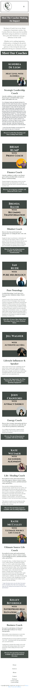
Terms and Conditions (16, 687)
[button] (23, 6)
